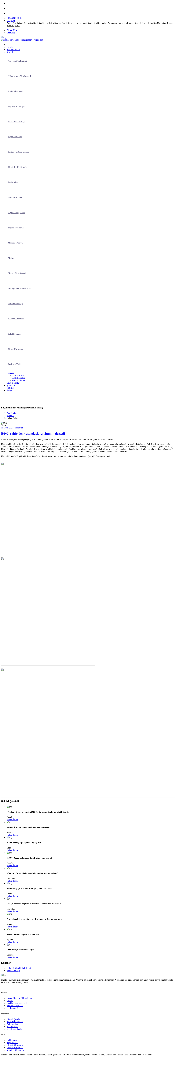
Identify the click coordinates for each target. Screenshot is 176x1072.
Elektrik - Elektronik (17, 167)
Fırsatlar (10, 47)
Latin (17, 25)
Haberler (10, 388)
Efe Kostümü (12, 1008)
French (64, 23)
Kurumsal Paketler (15, 1005)
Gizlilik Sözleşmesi (15, 1047)
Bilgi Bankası (12, 1042)
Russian (130, 23)
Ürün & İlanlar (13, 383)
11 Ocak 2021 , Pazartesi (12, 428)
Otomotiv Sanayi (15, 303)
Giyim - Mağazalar (16, 212)
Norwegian (102, 23)
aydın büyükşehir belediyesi (19, 968)
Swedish (145, 23)
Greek (78, 23)
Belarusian (28, 23)
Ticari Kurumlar (15, 349)
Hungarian (86, 23)
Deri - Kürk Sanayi (16, 121)
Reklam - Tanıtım (16, 319)
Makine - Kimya (15, 243)
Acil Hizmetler (18, 378)
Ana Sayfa (11, 413)
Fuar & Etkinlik (13, 49)
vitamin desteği (13, 970)
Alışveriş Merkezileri (17, 61)
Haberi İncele (12, 819)
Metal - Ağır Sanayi (17, 273)
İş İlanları (11, 385)
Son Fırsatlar (12, 1026)
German (71, 23)
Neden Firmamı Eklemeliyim (19, 998)
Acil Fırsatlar (12, 1024)
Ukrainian (161, 23)
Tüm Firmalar (18, 375)
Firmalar (10, 373)
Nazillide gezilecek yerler (18, 1003)
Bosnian (170, 23)
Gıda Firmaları (15, 197)
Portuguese (112, 23)
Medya (11, 258)
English (57, 23)
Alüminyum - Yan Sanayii (19, 76)
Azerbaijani (18, 23)
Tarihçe (10, 1000)
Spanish (138, 23)
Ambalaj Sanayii (15, 91)
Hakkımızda (12, 1040)
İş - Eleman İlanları (15, 1029)
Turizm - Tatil (14, 364)
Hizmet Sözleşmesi (15, 1045)
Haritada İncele (18, 380)
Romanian (122, 23)
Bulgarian (37, 23)
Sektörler (10, 52)
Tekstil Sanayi (14, 334)
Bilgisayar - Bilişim (16, 106)
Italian (94, 23)
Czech (45, 23)
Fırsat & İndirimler (15, 1021)
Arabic (10, 23)
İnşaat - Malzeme (16, 228)
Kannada (10, 25)
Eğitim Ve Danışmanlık (18, 152)
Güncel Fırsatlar (13, 1019)
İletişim (10, 390)
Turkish (153, 23)
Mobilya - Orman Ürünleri (20, 288)
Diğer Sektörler (15, 137)
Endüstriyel (13, 182)
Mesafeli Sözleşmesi (15, 1050)
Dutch (51, 23)
